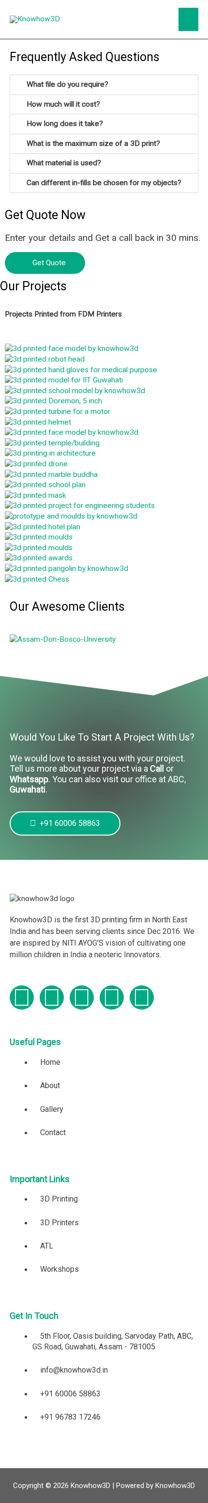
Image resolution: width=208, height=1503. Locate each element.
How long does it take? (65, 123)
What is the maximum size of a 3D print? (93, 143)
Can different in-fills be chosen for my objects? (104, 182)
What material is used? (64, 162)
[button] (104, 85)
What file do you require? (67, 84)
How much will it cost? (63, 104)
